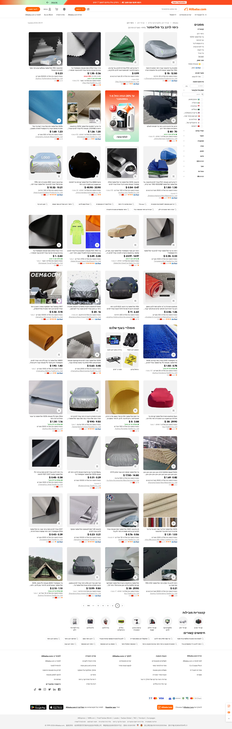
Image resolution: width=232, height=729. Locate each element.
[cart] (56, 10)
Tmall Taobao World (104, 718)
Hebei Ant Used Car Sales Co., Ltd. (126, 263)
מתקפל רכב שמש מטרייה (138, 639)
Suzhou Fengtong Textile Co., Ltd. (164, 373)
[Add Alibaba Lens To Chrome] (165, 707)
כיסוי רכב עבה (69, 644)
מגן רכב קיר (41, 204)
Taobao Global (126, 718)
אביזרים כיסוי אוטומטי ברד (143, 209)
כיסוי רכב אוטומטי (87, 644)
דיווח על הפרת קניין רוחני (87, 679)
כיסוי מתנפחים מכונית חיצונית (117, 209)
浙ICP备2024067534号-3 (177, 725)
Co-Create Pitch (195, 666)
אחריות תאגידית (196, 670)
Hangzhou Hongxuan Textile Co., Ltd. (49, 317)
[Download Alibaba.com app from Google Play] (38, 707)
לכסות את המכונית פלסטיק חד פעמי (189, 639)
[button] (88, 9)
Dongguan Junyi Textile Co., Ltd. (89, 137)
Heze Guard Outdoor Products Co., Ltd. (48, 192)
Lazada (116, 718)
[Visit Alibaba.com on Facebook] (59, 689)
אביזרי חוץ (141, 23)
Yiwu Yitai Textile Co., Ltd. (91, 83)
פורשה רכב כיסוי (70, 639)
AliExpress (81, 718)
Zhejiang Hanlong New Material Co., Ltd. (162, 196)
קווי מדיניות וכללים (160, 684)
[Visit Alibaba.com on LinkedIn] (54, 689)
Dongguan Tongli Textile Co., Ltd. (50, 263)
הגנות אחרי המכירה (160, 675)
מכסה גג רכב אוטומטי (107, 644)
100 (88, 605)
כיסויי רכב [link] (130, 23)
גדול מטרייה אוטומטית (103, 204)
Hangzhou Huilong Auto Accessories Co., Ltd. (122, 317)
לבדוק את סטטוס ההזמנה (52, 670)
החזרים (93, 675)
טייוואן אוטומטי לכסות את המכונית (162, 204)
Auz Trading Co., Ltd (169, 427)
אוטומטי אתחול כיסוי (128, 644)
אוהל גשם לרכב (84, 204)
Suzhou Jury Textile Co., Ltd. (128, 192)
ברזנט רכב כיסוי (52, 639)
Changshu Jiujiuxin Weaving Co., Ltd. (49, 137)
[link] (229, 706)
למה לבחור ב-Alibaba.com (192, 661)
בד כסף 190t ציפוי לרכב (162, 639)
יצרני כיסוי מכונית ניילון (166, 209)
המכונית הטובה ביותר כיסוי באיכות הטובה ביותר (158, 644)
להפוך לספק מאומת (53, 675)
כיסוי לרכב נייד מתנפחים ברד (191, 644)
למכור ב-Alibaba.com (53, 661)
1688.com (91, 718)
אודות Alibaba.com (194, 656)
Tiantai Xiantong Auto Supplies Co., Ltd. (86, 427)
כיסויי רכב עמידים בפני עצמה (62, 204)
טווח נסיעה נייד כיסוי (125, 204)
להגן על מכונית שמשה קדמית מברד (111, 639)
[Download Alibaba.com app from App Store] (56, 707)
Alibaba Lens (189, 707)
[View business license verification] (138, 725)
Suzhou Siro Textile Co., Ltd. (52, 429)
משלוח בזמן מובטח (160, 670)
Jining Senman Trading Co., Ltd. (165, 139)
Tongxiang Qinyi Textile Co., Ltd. (165, 261)
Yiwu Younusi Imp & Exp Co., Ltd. (127, 82)
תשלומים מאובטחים (159, 661)
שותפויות (57, 679)
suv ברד (141, 204)
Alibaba (175, 23)
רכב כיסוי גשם (87, 639)
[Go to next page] (83, 605)
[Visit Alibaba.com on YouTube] (39, 689)
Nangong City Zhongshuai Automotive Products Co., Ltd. (160, 78)
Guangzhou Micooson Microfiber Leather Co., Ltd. (160, 539)
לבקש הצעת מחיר (125, 666)
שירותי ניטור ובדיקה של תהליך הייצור (154, 679)
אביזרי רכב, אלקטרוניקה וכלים (158, 23)
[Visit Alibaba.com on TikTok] (35, 689)
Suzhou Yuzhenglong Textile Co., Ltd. (49, 78)
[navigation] (193, 314)
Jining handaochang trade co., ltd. (88, 192)
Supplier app (110, 707)
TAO (134, 718)
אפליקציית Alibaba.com (75, 707)
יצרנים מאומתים (125, 661)
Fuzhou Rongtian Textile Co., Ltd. (127, 429)
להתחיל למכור (56, 666)
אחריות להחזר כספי (160, 666)
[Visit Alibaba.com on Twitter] (49, 689)
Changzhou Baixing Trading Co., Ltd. (49, 371)
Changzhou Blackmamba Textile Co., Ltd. (86, 371)
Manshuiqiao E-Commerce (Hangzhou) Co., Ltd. (160, 317)
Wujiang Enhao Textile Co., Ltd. (89, 486)
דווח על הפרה (91, 684)
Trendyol (141, 718)
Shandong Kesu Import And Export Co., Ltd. (85, 317)
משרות (199, 675)
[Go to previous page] (122, 605)
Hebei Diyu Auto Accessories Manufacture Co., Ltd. (122, 480)
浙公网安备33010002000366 (155, 725)
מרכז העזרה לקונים (89, 661)
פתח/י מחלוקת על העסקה (87, 670)
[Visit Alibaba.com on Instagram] (44, 689)
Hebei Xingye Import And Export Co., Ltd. (85, 261)
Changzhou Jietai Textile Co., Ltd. (50, 484)
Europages (151, 718)
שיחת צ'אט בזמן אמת (88, 666)
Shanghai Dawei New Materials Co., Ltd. (162, 482)
